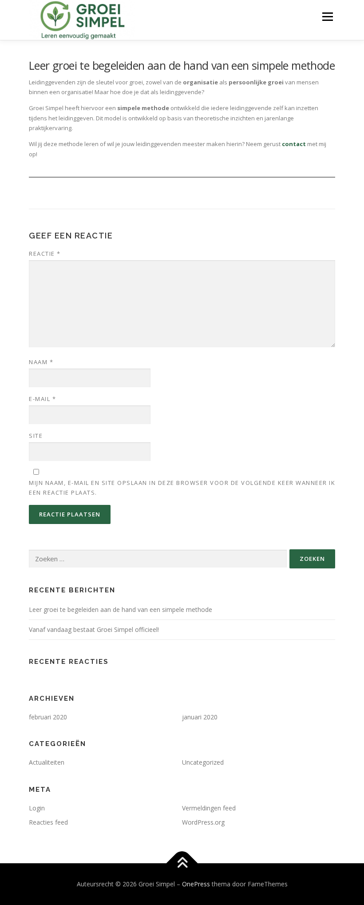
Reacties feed (48, 822)
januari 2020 (200, 717)
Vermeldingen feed (209, 808)
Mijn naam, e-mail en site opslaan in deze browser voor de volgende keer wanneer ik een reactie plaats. (182, 487)
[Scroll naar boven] (182, 863)
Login (37, 808)
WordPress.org (203, 822)
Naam (41, 362)
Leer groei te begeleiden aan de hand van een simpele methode (120, 609)
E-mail (42, 399)
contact (294, 144)
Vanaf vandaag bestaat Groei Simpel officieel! (94, 629)
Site (36, 436)
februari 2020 (48, 717)
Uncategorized (203, 762)
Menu (327, 16)
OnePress (196, 884)
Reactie (45, 254)
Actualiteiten (46, 762)
